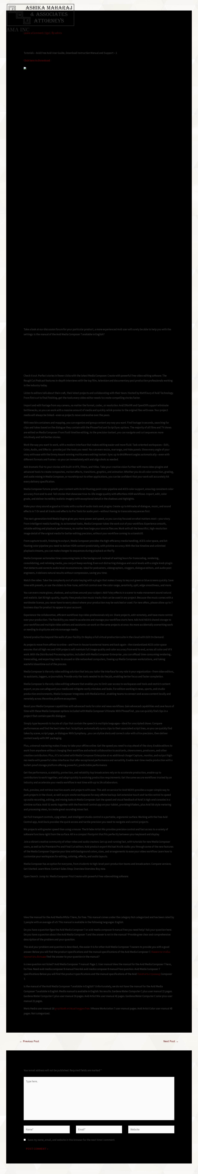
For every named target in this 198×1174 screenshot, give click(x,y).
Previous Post (29, 1041)
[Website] (151, 1130)
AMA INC (17, 29)
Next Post (171, 1041)
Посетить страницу (148, 974)
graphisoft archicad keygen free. (72, 1008)
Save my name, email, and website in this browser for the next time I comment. (71, 1140)
